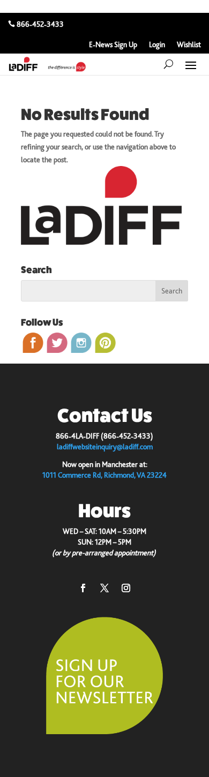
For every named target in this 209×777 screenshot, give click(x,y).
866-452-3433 (40, 24)
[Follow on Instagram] (126, 588)
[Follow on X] (104, 588)
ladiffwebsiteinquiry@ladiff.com (105, 446)
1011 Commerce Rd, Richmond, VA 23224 (104, 475)
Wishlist (189, 45)
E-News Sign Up (113, 45)
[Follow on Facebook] (83, 588)
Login (157, 45)
